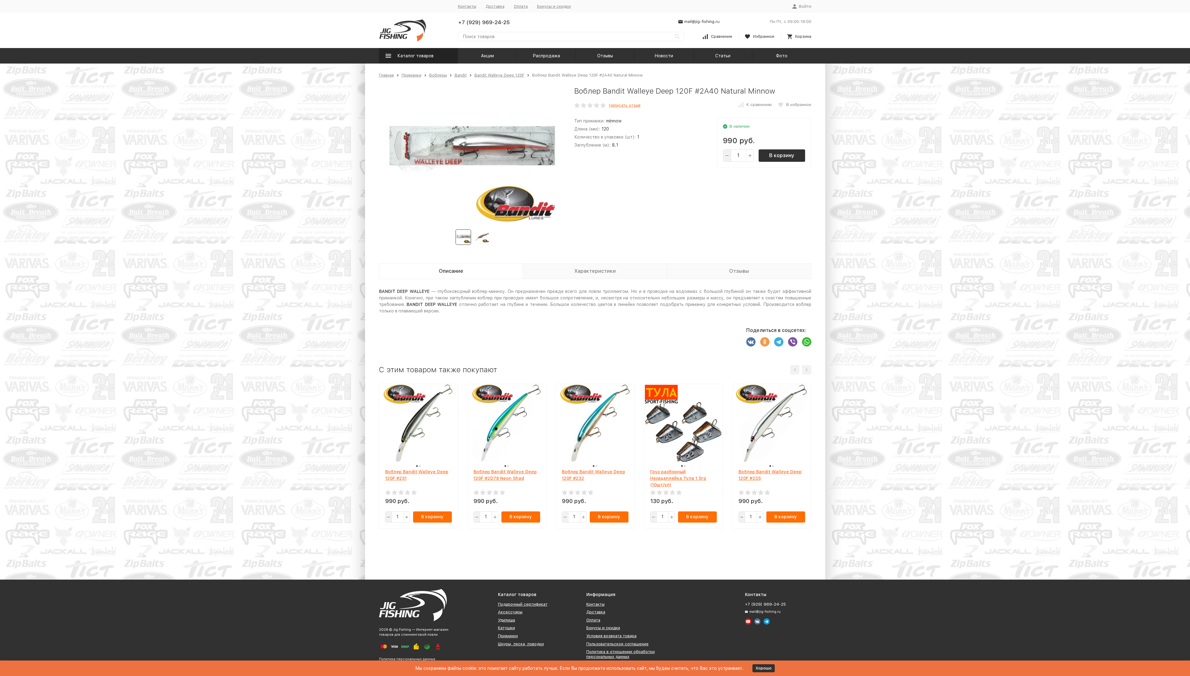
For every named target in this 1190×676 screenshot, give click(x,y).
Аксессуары (510, 612)
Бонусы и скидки (554, 6)
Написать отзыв (625, 105)
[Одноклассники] (764, 342)
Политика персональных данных (407, 659)
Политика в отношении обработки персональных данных (620, 654)
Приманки (411, 75)
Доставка (495, 6)
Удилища (506, 620)
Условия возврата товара (611, 636)
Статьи (722, 55)
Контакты (467, 6)
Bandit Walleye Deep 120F (499, 75)
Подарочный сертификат (523, 604)
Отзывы (605, 55)
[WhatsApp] (806, 342)
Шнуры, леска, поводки (521, 644)
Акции (487, 55)
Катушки (506, 627)
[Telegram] (778, 342)
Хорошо (764, 668)
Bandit (461, 75)
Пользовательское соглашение (617, 644)
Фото (781, 55)
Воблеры (438, 75)
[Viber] (792, 342)
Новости (663, 55)
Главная (386, 75)
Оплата (521, 6)
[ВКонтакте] (751, 342)
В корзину (781, 155)
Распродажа (546, 55)
